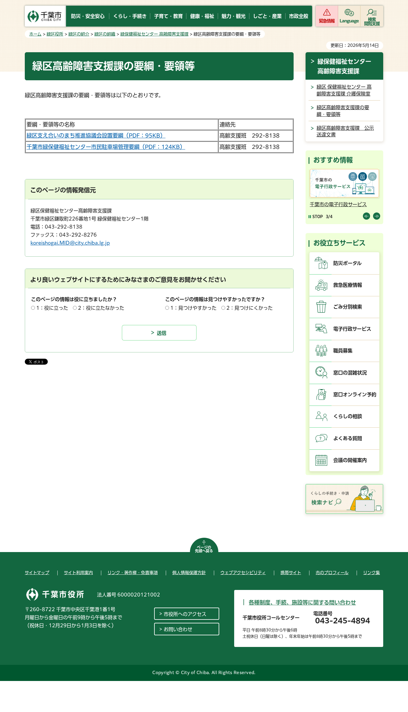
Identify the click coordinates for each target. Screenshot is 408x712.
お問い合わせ (178, 629)
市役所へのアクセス (185, 614)
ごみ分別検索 (347, 306)
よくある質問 (347, 438)
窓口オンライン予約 (354, 394)
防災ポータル (347, 263)
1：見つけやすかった (193, 308)
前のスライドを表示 (366, 216)
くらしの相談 (347, 416)
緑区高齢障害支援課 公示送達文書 (345, 131)
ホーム (35, 34)
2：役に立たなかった (101, 308)
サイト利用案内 (78, 573)
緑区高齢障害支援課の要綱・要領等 (343, 110)
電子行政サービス (352, 328)
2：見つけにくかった (249, 308)
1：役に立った (52, 308)
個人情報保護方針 (189, 573)
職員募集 (342, 350)
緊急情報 (327, 21)
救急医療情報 (347, 285)
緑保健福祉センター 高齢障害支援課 (154, 34)
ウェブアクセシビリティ (243, 573)
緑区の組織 (104, 34)
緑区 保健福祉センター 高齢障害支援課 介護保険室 (344, 90)
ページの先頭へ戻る (204, 549)
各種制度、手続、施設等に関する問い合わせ (302, 602)
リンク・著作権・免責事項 (133, 573)
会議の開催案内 (350, 460)
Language (349, 21)
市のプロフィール (332, 573)
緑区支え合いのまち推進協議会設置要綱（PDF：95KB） (96, 135)
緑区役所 (55, 34)
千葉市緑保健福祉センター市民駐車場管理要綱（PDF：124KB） (106, 147)
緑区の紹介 (78, 34)
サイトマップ (37, 573)
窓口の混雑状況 (350, 372)
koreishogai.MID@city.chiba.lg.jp (70, 243)
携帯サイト (290, 573)
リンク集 (371, 573)
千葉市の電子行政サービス (338, 204)
